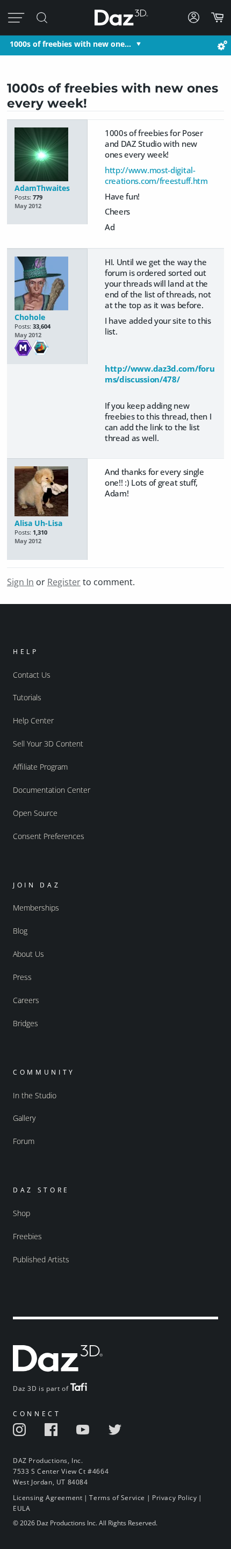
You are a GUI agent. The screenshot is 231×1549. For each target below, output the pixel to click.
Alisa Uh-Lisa (38, 523)
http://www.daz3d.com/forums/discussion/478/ (160, 374)
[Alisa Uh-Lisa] (47, 492)
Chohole (30, 317)
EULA (21, 1508)
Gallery (24, 1118)
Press (22, 977)
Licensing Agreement (47, 1497)
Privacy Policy (174, 1497)
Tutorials (27, 697)
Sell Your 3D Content (48, 743)
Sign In (20, 582)
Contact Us (31, 675)
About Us (28, 954)
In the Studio (34, 1095)
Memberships (36, 908)
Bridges (25, 1023)
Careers (26, 1000)
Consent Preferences (48, 836)
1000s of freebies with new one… (70, 44)
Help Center (33, 720)
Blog (20, 931)
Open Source (35, 813)
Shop (21, 1213)
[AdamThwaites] (47, 155)
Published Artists (41, 1259)
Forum (23, 1141)
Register (64, 582)
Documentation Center (51, 790)
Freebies (27, 1236)
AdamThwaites (42, 188)
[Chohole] (47, 284)
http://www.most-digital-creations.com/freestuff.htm (156, 175)
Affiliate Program (40, 767)
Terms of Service (117, 1497)
